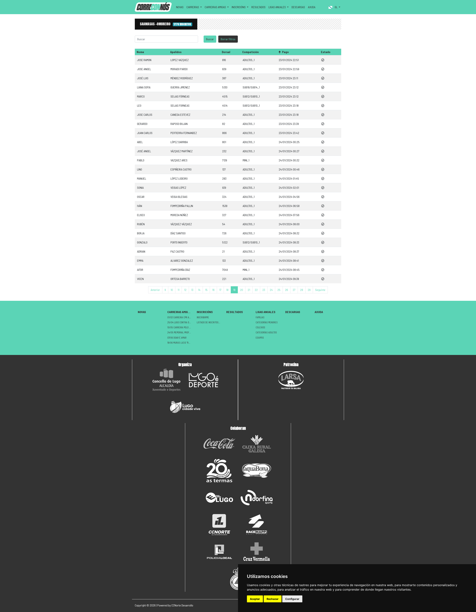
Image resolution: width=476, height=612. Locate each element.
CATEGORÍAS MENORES (267, 322)
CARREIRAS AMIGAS (179, 312)
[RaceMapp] (256, 524)
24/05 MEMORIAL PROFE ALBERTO (180, 332)
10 (172, 289)
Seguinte (320, 289)
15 (206, 289)
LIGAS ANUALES (265, 312)
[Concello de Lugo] (166, 380)
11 (178, 289)
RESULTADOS (258, 7)
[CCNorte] (219, 524)
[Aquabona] (256, 470)
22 (256, 289)
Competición (250, 52)
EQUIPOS (260, 337)
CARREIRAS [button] (193, 7)
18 (227, 289)
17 (220, 289)
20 (241, 289)
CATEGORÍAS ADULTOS (266, 332)
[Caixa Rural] (256, 443)
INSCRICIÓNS (205, 312)
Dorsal (226, 52)
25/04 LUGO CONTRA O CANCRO (180, 322)
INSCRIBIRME (203, 317)
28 (301, 289)
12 (185, 289)
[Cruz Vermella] (256, 551)
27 (294, 289)
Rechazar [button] (273, 598)
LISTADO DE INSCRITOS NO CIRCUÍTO (210, 322)
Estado (325, 52)
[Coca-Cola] (219, 443)
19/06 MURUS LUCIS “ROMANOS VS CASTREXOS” (180, 342)
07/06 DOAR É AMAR (176, 337)
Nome (140, 52)
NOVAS (180, 7)
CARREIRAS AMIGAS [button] (215, 7)
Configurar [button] (292, 598)
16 (213, 289)
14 (199, 289)
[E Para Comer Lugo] (219, 497)
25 (278, 289)
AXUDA (311, 7)
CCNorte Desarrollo (182, 605)
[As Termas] (219, 470)
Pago (285, 52)
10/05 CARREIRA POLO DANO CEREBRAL (180, 327)
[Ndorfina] (256, 497)
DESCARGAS (298, 7)
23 (263, 289)
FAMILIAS (260, 317)
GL (336, 7)
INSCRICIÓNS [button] (239, 7)
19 (234, 289)
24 (271, 289)
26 (286, 289)
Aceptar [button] (255, 598)
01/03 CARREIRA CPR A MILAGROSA (180, 317)
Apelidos (175, 52)
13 (192, 289)
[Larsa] (291, 380)
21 (249, 289)
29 (309, 289)
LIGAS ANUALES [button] (277, 7)
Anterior (155, 289)
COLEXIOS (260, 327)
